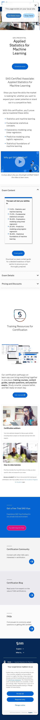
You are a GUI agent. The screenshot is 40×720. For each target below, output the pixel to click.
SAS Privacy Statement (14, 680)
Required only (20, 699)
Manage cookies (20, 705)
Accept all (20, 694)
